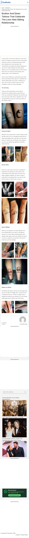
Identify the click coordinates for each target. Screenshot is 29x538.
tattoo (4, 324)
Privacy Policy (24, 534)
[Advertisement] (14, 41)
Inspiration (7, 7)
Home (3, 7)
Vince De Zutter (23, 324)
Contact (18, 534)
